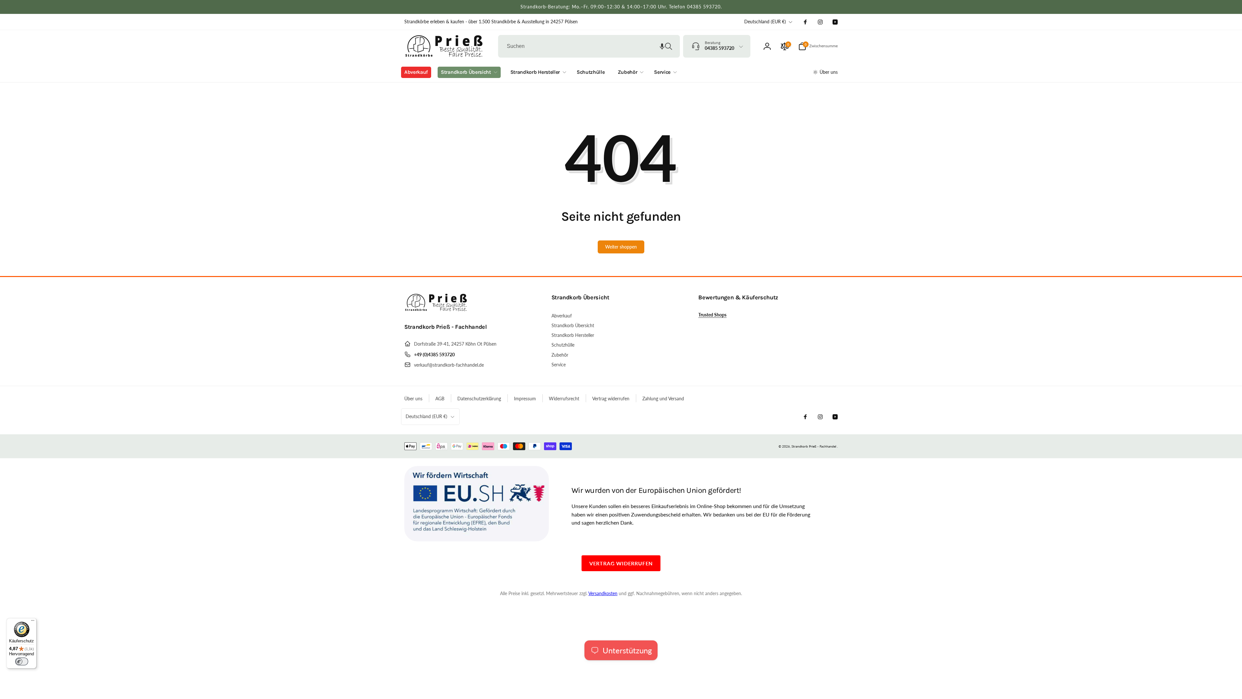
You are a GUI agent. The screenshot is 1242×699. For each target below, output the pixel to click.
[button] (662, 46)
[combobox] (589, 46)
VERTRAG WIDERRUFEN (621, 563)
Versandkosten (602, 593)
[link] (491, 21)
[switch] (21, 661)
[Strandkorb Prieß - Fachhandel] (436, 309)
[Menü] (33, 622)
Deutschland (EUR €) (765, 21)
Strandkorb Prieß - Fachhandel (813, 446)
